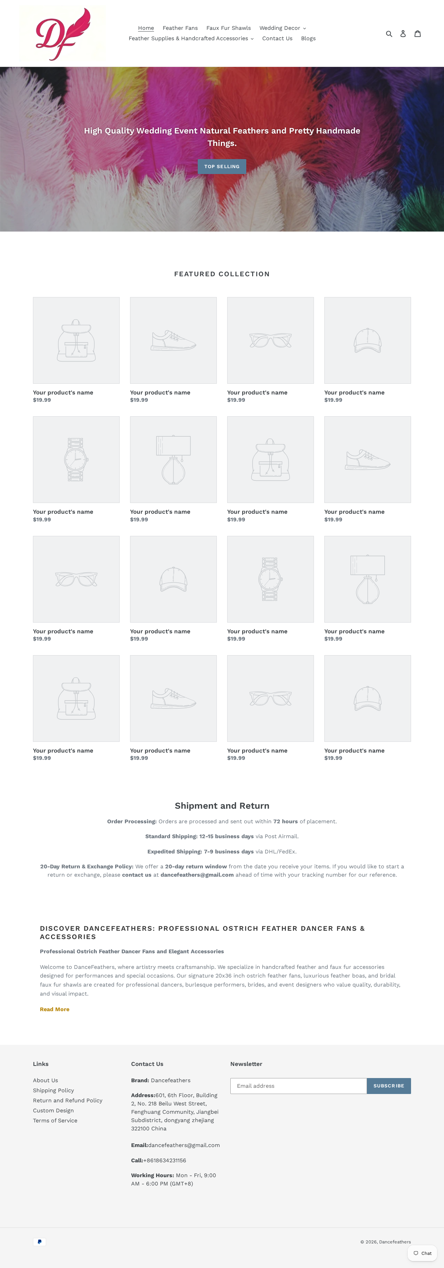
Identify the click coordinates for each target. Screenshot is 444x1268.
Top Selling (222, 166)
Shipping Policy (53, 1090)
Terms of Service (55, 1120)
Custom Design (53, 1110)
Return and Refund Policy (67, 1100)
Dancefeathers (395, 1241)
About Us (45, 1080)
